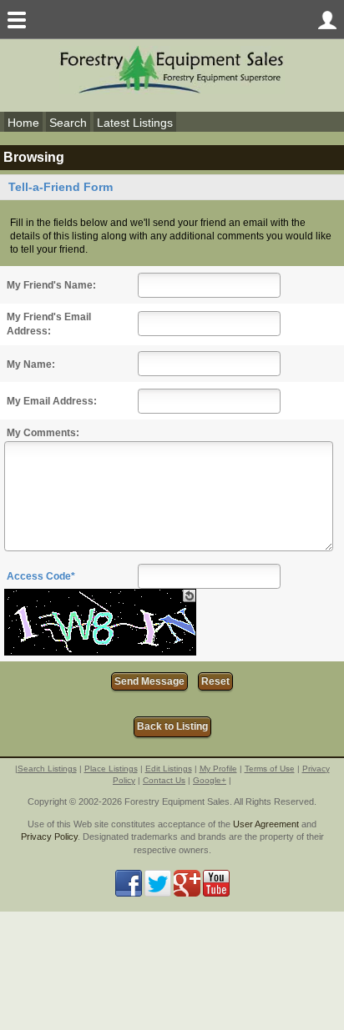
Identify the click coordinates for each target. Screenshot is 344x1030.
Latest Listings (135, 122)
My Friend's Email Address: (49, 324)
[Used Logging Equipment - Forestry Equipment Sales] (172, 69)
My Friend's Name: (51, 285)
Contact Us (164, 780)
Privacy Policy (49, 837)
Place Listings (111, 768)
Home (23, 122)
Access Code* (41, 576)
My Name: (31, 364)
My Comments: (43, 433)
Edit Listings (168, 768)
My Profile (218, 768)
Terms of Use (270, 768)
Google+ (209, 780)
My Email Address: (52, 401)
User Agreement (266, 824)
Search (68, 122)
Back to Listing (172, 726)
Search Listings (47, 768)
